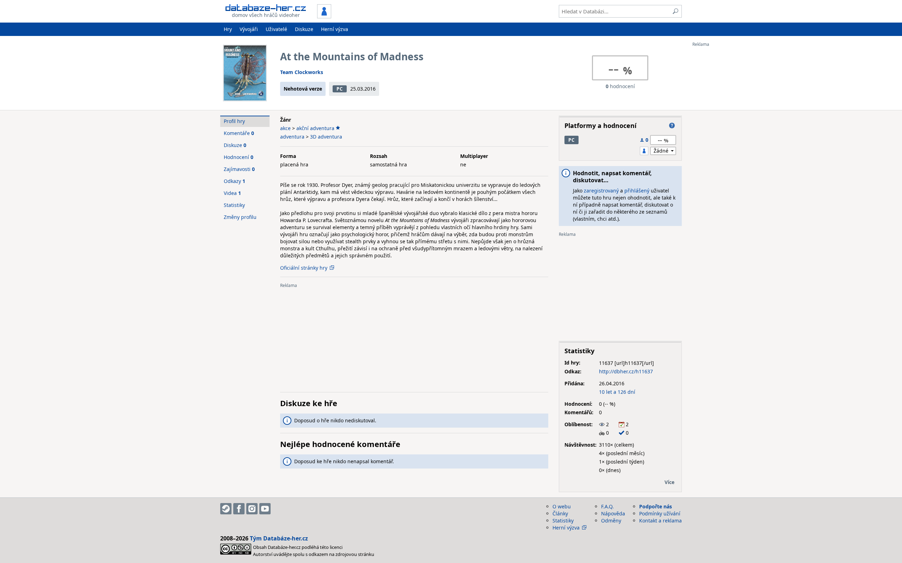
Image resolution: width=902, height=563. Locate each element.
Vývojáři (249, 29)
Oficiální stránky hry (303, 267)
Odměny (611, 520)
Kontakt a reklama (660, 520)
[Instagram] (252, 508)
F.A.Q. (607, 506)
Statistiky (234, 205)
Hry (228, 29)
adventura (292, 136)
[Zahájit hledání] (675, 11)
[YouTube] (265, 508)
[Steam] (225, 508)
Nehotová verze (303, 88)
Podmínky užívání (659, 513)
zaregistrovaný (601, 190)
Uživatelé (276, 29)
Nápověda (613, 513)
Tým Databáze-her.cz (279, 538)
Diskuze (304, 29)
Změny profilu (240, 217)
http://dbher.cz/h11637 (626, 371)
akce (285, 128)
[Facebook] (239, 508)
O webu (561, 506)
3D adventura (326, 136)
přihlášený (636, 190)
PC (339, 89)
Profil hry (234, 121)
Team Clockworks (301, 72)
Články (560, 513)
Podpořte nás (655, 506)
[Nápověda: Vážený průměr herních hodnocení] (672, 125)
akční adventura (315, 128)
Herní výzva (334, 29)
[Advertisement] (720, 152)
